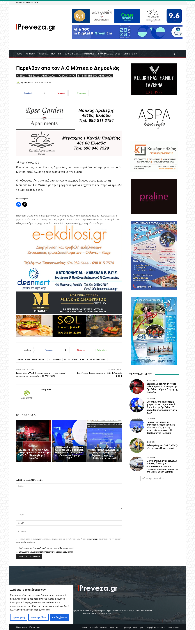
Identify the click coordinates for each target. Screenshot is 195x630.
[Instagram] (170, 2)
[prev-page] (18, 467)
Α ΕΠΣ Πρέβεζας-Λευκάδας (31, 359)
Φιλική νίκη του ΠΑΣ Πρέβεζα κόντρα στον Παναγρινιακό (162, 447)
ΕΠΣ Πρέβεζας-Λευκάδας (95, 75)
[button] (175, 54)
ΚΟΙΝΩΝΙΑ (69, 443)
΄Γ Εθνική (151, 442)
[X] (173, 2)
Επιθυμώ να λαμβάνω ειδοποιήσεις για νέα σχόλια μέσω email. (46, 548)
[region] (39, 604)
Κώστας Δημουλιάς (74, 359)
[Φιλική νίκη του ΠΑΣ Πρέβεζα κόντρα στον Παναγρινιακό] (136, 445)
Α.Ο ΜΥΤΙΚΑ (55, 359)
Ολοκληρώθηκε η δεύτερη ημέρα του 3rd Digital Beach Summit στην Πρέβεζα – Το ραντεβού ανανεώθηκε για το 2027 (69, 452)
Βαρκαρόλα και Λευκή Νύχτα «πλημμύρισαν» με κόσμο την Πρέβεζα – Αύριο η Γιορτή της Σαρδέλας (33, 454)
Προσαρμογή (18, 617)
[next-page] (23, 467)
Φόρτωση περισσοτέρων (153, 478)
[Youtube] (177, 2)
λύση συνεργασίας (96, 359)
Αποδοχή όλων (59, 617)
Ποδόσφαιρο (66, 75)
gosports (28, 83)
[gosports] (18, 83)
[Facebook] (162, 2)
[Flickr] (166, 2)
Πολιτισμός (33, 446)
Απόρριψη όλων (38, 617)
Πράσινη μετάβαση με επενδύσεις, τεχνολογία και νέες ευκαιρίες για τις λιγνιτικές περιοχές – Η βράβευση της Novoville (104, 452)
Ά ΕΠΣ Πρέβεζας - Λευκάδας (36, 75)
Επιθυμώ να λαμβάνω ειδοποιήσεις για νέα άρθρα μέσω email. (46, 552)
